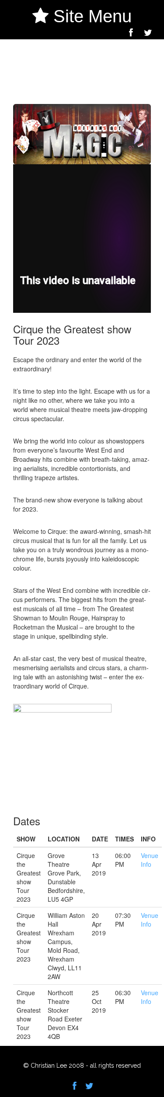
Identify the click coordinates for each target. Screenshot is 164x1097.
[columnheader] (28, 839)
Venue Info (149, 860)
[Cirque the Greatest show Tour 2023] (18, 99)
